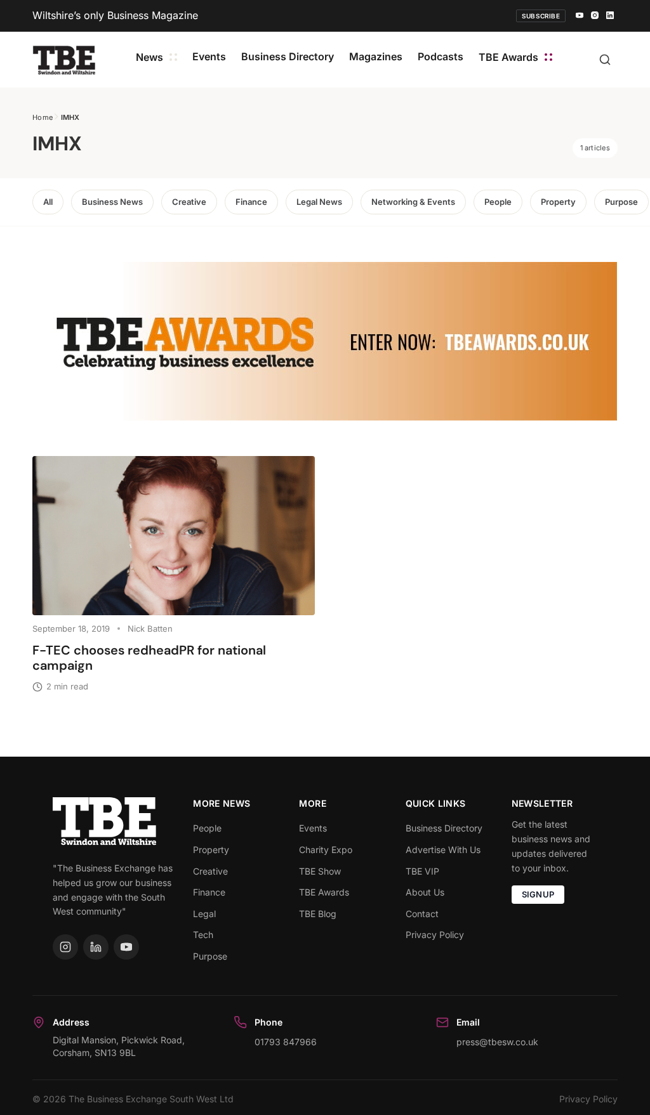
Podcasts (440, 56)
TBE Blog (317, 913)
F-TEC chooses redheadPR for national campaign (149, 658)
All (48, 202)
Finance (251, 202)
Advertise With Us (443, 849)
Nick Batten (150, 628)
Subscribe (541, 16)
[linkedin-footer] (96, 947)
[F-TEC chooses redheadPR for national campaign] (173, 535)
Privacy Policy (435, 934)
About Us (425, 892)
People (498, 202)
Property (558, 202)
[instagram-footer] (65, 947)
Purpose (621, 202)
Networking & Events (413, 202)
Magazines (375, 56)
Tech (203, 934)
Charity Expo (325, 849)
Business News (112, 202)
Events (209, 56)
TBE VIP (422, 871)
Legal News (319, 202)
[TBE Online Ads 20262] (325, 341)
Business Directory (287, 56)
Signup (538, 894)
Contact (422, 913)
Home (42, 117)
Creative (189, 202)
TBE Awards (508, 57)
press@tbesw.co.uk (497, 1041)
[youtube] (579, 16)
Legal (204, 913)
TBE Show (320, 871)
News (149, 57)
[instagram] (594, 16)
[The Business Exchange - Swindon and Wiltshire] (64, 59)
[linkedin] (610, 16)
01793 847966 (286, 1041)
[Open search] (605, 59)
